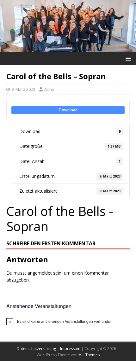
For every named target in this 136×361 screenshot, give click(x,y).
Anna (49, 89)
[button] (127, 58)
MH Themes (89, 355)
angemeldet (40, 273)
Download (68, 110)
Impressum (70, 348)
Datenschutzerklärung (36, 348)
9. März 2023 (23, 89)
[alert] (68, 321)
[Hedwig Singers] (68, 48)
